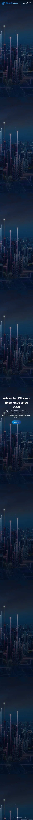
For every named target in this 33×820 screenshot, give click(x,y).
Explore (16, 422)
